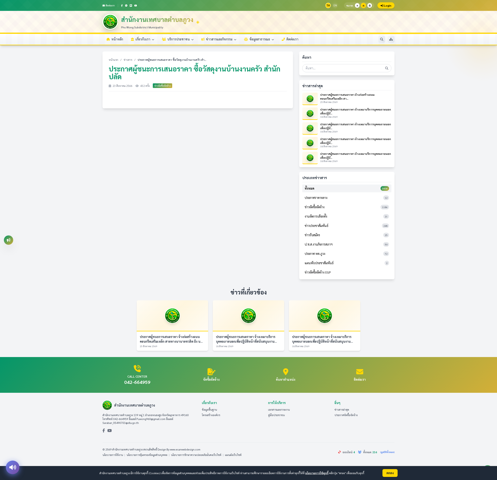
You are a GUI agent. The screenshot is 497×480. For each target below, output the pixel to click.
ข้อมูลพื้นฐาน (209, 409)
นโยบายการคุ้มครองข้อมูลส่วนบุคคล (147, 454)
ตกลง (390, 473)
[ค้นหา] (381, 39)
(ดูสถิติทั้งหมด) (387, 452)
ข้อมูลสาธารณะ (260, 39)
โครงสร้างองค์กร (211, 415)
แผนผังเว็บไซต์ (233, 454)
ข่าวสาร (128, 59)
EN (335, 5)
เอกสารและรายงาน (279, 409)
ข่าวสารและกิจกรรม (219, 39)
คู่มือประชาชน (276, 415)
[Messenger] (126, 5)
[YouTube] (135, 5)
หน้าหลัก (117, 39)
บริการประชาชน (178, 39)
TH (328, 5)
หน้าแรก (113, 59)
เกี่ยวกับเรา (143, 39)
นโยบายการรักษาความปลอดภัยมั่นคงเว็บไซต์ (196, 454)
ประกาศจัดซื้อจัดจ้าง (346, 415)
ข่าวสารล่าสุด (342, 409)
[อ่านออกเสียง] (12, 467)
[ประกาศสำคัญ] (8, 240)
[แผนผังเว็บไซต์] (391, 39)
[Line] (131, 5)
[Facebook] (122, 5)
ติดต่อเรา (110, 5)
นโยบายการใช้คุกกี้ (316, 473)
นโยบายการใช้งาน (113, 454)
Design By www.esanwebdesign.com (179, 449)
